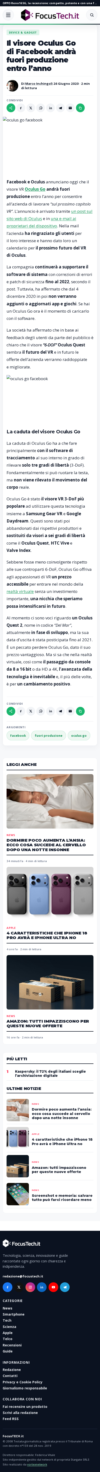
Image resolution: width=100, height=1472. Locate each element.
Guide (8, 1351)
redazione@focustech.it (23, 1276)
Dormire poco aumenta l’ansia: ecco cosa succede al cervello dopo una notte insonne (46, 845)
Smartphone (14, 1314)
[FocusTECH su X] (19, 1287)
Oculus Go (35, 189)
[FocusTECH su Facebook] (7, 1287)
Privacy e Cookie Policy (22, 1382)
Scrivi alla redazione (20, 1412)
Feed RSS (11, 1418)
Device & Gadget (23, 32)
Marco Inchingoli (39, 83)
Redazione (12, 1369)
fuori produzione (48, 735)
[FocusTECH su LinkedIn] (42, 1287)
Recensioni (12, 1345)
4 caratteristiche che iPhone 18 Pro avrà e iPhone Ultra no (47, 935)
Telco (7, 1338)
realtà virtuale (20, 591)
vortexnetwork (37, 1464)
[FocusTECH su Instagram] (30, 1287)
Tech (7, 1320)
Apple (11, 927)
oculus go (79, 735)
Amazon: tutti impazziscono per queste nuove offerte (48, 1023)
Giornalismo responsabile (25, 1388)
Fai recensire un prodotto (25, 1406)
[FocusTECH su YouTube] (53, 1287)
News (11, 835)
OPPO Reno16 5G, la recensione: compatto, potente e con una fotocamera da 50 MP (50, 3)
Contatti (10, 1375)
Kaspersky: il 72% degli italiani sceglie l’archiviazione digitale (50, 1074)
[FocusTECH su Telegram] (65, 1287)
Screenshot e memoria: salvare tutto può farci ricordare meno (62, 1197)
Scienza (9, 1326)
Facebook (18, 735)
